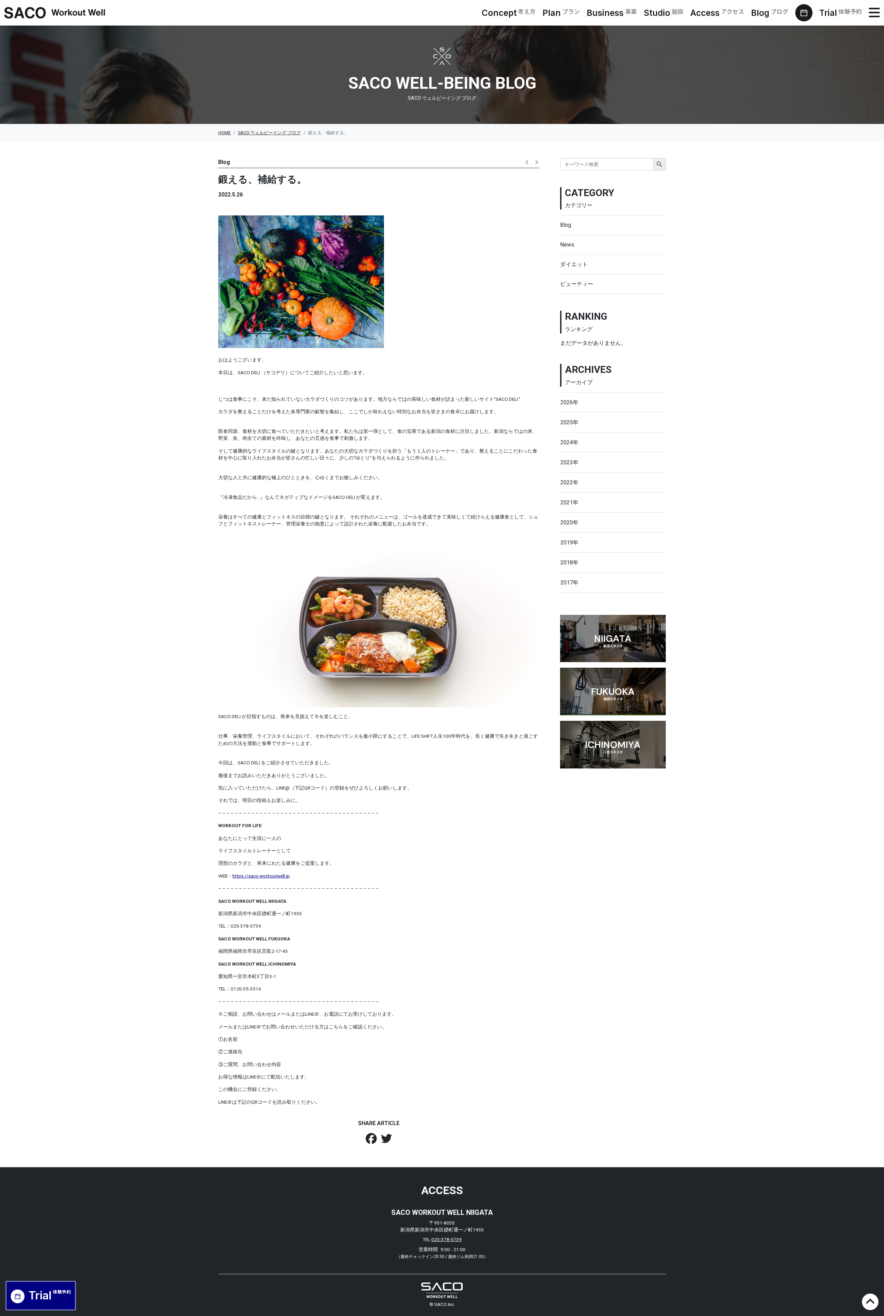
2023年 (569, 462)
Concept (509, 13)
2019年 (569, 542)
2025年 (569, 422)
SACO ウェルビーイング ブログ (269, 132)
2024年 (569, 442)
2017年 (569, 582)
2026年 (569, 402)
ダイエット (574, 264)
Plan (561, 13)
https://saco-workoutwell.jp (261, 876)
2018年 (569, 562)
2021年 (569, 502)
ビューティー (576, 284)
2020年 (569, 522)
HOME (224, 132)
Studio (663, 13)
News (567, 244)
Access (717, 13)
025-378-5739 (446, 1239)
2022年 (569, 482)
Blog (769, 13)
